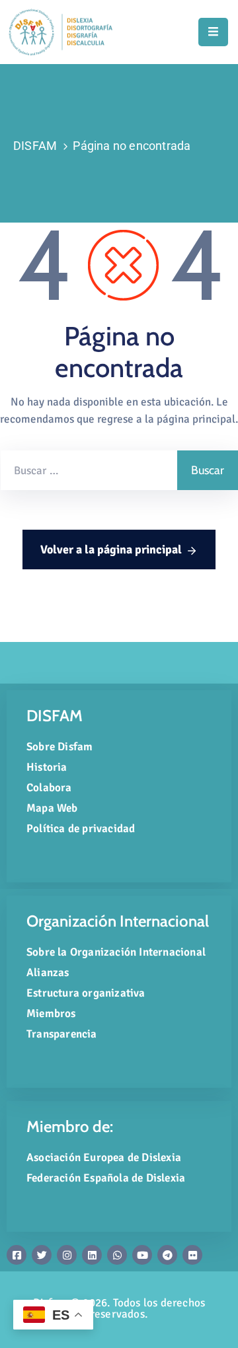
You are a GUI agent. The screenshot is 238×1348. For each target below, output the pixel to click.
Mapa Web (52, 808)
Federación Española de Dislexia (105, 1178)
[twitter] (42, 1255)
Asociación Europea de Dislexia (103, 1157)
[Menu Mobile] (213, 32)
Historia (46, 767)
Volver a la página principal (111, 549)
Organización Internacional (117, 921)
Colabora (49, 788)
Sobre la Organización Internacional (116, 952)
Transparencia (61, 1034)
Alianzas (47, 972)
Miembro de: (69, 1126)
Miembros (51, 1013)
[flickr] (192, 1255)
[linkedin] (92, 1255)
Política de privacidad (80, 828)
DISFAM (35, 146)
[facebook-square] (16, 1255)
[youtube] (142, 1255)
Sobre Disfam (59, 747)
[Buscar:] (89, 470)
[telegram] (167, 1255)
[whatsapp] (117, 1255)
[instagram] (67, 1255)
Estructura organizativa (85, 993)
